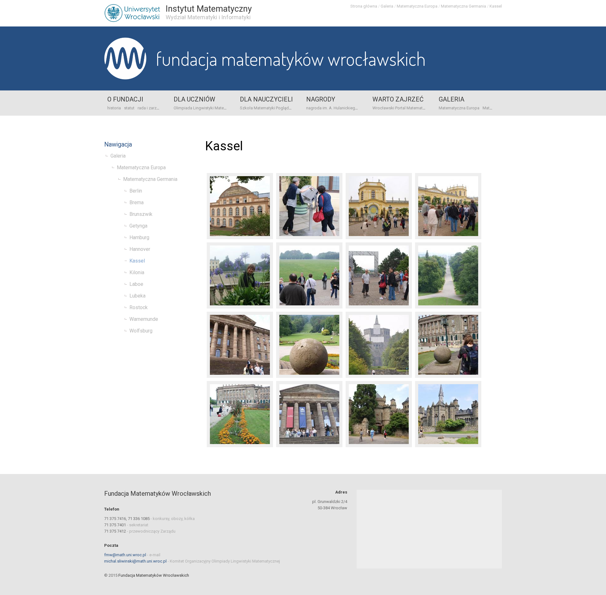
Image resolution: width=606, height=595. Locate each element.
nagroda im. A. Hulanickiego (332, 108)
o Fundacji (125, 99)
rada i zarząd (149, 108)
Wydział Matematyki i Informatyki (208, 17)
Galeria (387, 6)
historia (114, 108)
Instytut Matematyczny (209, 9)
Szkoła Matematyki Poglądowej (269, 108)
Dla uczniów (194, 99)
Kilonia (136, 272)
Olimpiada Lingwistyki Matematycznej (208, 108)
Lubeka (137, 296)
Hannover (139, 249)
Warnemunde (143, 319)
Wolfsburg (140, 331)
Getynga (138, 226)
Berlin (135, 191)
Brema (136, 202)
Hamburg (139, 237)
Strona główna (363, 6)
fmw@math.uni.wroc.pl (125, 554)
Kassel (496, 6)
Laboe (136, 284)
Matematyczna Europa (417, 6)
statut (129, 108)
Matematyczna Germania (463, 6)
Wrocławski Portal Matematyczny (402, 108)
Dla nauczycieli (266, 99)
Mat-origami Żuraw (500, 108)
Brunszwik (140, 214)
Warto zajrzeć (398, 99)
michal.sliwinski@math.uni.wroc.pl (135, 561)
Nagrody (320, 99)
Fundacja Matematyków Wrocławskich (291, 58)
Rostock (138, 307)
